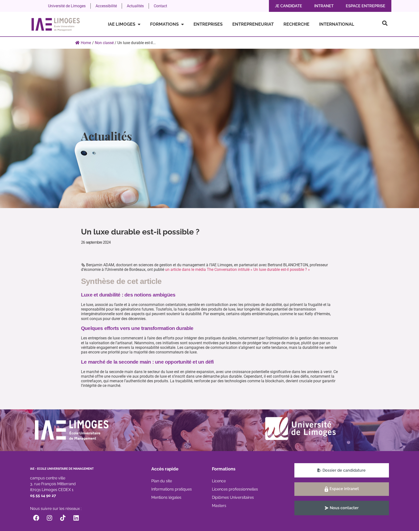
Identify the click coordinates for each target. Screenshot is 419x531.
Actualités (135, 6)
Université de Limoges (67, 6)
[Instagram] (49, 518)
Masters (219, 505)
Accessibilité (106, 6)
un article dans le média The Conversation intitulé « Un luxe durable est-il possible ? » (237, 269)
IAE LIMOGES (121, 24)
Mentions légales (166, 497)
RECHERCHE (296, 24)
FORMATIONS (164, 24)
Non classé (104, 42)
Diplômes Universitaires (233, 497)
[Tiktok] (63, 518)
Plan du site (161, 481)
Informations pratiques (171, 489)
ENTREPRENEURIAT (253, 24)
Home (86, 42)
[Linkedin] (76, 518)
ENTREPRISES (208, 24)
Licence (219, 481)
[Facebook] (36, 518)
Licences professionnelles (235, 489)
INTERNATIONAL (336, 24)
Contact (160, 6)
